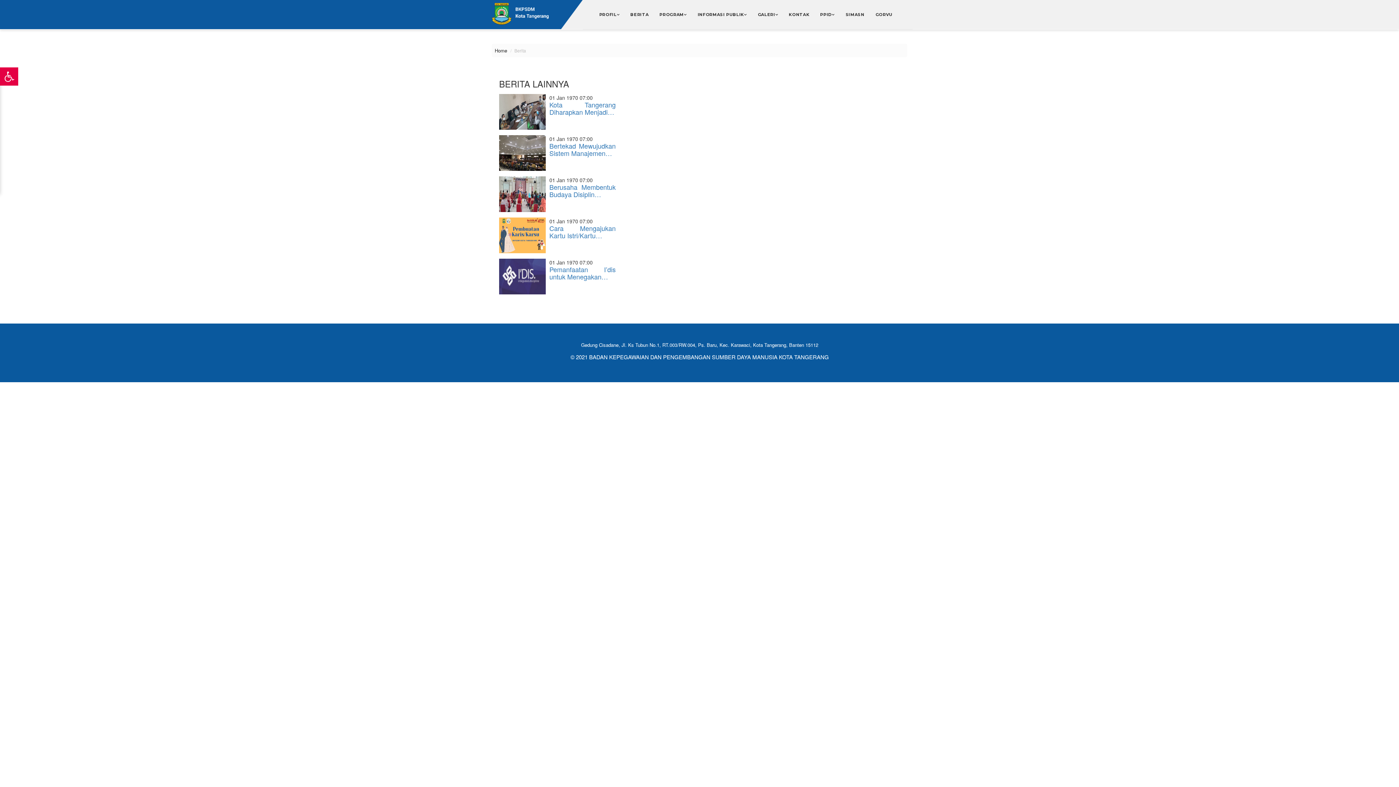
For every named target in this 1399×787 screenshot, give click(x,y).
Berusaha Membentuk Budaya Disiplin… (582, 190)
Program (671, 14)
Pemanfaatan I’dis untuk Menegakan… (582, 273)
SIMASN (855, 14)
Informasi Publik (721, 14)
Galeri (766, 14)
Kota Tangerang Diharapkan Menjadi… (582, 108)
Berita (639, 14)
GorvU (884, 14)
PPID (826, 14)
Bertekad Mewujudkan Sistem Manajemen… (582, 149)
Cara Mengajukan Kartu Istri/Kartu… (582, 231)
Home (501, 50)
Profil (608, 14)
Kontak (799, 14)
